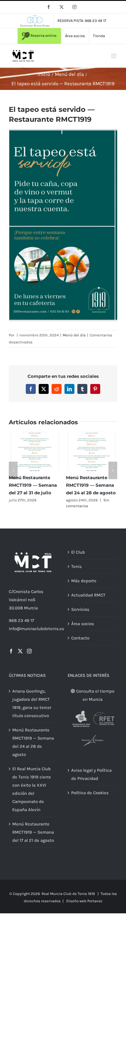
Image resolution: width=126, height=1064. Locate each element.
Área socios (82, 623)
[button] (13, 470)
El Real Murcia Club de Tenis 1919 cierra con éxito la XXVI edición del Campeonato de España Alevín (31, 789)
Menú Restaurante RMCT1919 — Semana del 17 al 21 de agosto (33, 832)
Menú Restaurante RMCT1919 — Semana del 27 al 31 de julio (33, 485)
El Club (78, 552)
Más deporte (83, 580)
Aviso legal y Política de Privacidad (91, 774)
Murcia (31, 608)
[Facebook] (11, 651)
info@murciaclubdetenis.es (36, 628)
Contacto (80, 638)
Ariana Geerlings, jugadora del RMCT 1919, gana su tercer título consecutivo (31, 703)
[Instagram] (29, 651)
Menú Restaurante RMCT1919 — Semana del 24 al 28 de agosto (91, 485)
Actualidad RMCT (88, 595)
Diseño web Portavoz (84, 901)
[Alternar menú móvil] (114, 56)
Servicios (80, 609)
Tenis (76, 566)
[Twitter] (20, 651)
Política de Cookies (90, 792)
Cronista (21, 591)
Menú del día (74, 335)
